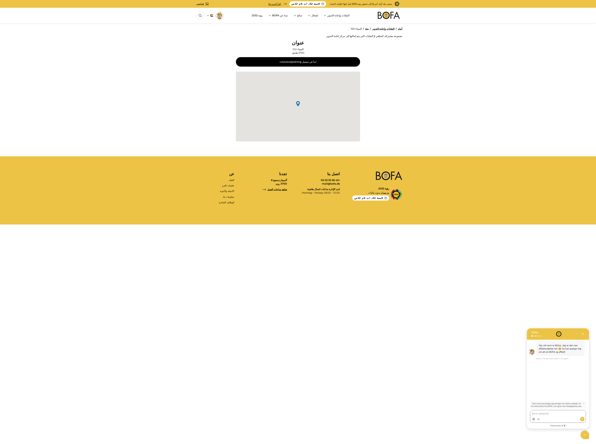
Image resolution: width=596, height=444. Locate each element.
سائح (299, 15)
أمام (400, 28)
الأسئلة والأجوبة (227, 191)
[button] (298, 103)
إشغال (314, 15)
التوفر (231, 180)
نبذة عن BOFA (280, 15)
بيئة (367, 28)
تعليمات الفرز (228, 185)
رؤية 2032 (257, 15)
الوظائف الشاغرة (226, 202)
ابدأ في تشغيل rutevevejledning (298, 61)
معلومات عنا (228, 196)
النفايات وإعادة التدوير (338, 15)
